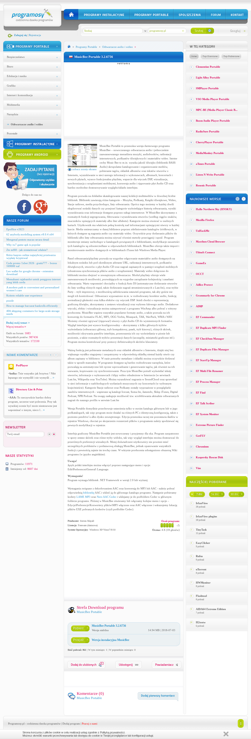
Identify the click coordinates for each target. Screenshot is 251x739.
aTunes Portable (205, 163)
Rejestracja (35, 35)
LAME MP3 (83, 496)
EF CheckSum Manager (210, 338)
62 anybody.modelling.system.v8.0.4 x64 (30, 234)
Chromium (202, 446)
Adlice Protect (204, 284)
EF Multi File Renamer (209, 371)
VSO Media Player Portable (212, 99)
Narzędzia (12, 114)
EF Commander (205, 317)
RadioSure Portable (207, 131)
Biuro (10, 66)
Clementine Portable (208, 66)
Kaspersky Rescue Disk (209, 457)
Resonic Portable (206, 185)
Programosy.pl (16, 723)
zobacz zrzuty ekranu (84, 169)
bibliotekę (88, 492)
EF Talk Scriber (205, 403)
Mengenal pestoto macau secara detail (27, 239)
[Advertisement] (123, 99)
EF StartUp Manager (208, 360)
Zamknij (226, 734)
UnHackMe (202, 230)
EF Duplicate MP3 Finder (211, 327)
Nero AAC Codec (106, 496)
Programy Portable (86, 46)
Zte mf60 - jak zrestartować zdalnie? (27, 249)
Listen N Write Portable (210, 174)
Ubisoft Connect (205, 252)
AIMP (199, 306)
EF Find (200, 392)
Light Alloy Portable (208, 77)
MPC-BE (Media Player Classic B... (217, 109)
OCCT (200, 273)
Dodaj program (71, 723)
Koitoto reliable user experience (24, 295)
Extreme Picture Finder (210, 424)
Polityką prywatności (112, 732)
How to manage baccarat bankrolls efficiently (32, 305)
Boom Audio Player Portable (213, 120)
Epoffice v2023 (15, 229)
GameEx (201, 263)
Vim (198, 468)
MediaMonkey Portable (210, 153)
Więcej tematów (15, 326)
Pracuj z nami (89, 723)
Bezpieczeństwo (16, 56)
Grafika (11, 85)
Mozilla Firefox (205, 219)
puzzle (10, 300)
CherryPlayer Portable (209, 142)
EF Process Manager (208, 381)
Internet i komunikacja (20, 95)
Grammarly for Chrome (210, 295)
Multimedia (13, 104)
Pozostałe (12, 133)
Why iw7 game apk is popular (23, 244)
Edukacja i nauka (16, 76)
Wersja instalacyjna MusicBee (110, 640)
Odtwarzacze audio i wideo (27, 124)
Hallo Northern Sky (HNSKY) (214, 209)
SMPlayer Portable (207, 88)
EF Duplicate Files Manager (212, 349)
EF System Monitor (207, 414)
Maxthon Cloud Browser (210, 241)
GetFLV (200, 435)
